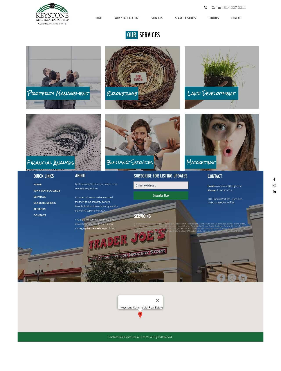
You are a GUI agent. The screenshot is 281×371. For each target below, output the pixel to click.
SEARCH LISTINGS (45, 202)
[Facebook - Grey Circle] (221, 278)
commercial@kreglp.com (228, 186)
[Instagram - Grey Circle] (232, 278)
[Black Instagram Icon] (274, 185)
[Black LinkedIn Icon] (274, 191)
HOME (38, 184)
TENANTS (39, 209)
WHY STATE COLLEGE (47, 190)
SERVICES (40, 196)
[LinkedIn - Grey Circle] (242, 278)
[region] (63, 78)
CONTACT (40, 215)
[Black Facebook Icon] (274, 179)
